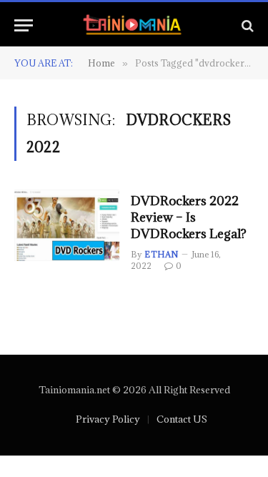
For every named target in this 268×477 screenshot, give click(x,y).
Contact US (182, 419)
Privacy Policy (108, 419)
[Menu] (23, 25)
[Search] (246, 25)
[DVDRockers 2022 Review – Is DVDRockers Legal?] (66, 225)
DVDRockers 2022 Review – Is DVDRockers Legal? (189, 217)
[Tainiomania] (134, 25)
